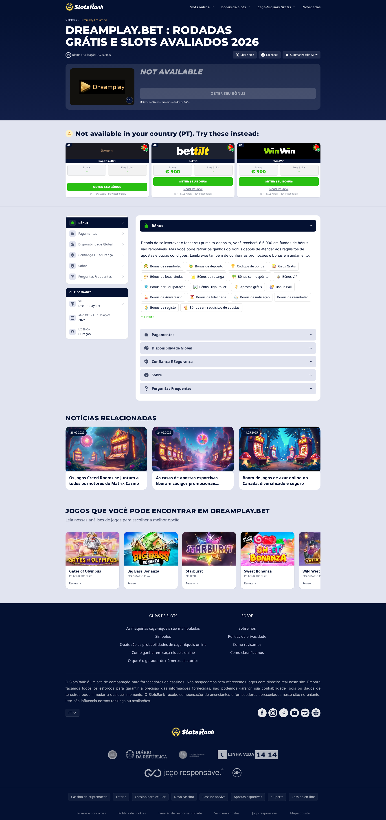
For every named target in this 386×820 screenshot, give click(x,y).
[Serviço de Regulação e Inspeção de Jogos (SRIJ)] (112, 754)
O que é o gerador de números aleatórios (163, 660)
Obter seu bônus (228, 93)
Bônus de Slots (233, 7)
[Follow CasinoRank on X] (283, 712)
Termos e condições (91, 813)
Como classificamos (247, 652)
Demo (111, 536)
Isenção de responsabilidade (180, 813)
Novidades (311, 7)
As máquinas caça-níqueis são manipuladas (163, 628)
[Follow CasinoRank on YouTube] (294, 712)
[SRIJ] (248, 754)
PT (70, 713)
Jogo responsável (265, 813)
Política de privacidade (247, 636)
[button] (228, 226)
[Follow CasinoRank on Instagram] (272, 712)
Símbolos (163, 636)
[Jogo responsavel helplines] (184, 772)
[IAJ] (192, 754)
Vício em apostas (226, 813)
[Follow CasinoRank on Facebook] (262, 712)
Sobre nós (247, 628)
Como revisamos (247, 644)
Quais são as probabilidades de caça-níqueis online (163, 644)
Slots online (200, 7)
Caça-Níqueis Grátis (274, 7)
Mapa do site (300, 813)
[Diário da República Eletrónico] (146, 754)
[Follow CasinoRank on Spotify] (305, 712)
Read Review (192, 189)
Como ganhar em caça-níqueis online (163, 652)
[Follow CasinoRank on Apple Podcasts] (315, 712)
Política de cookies (132, 813)
